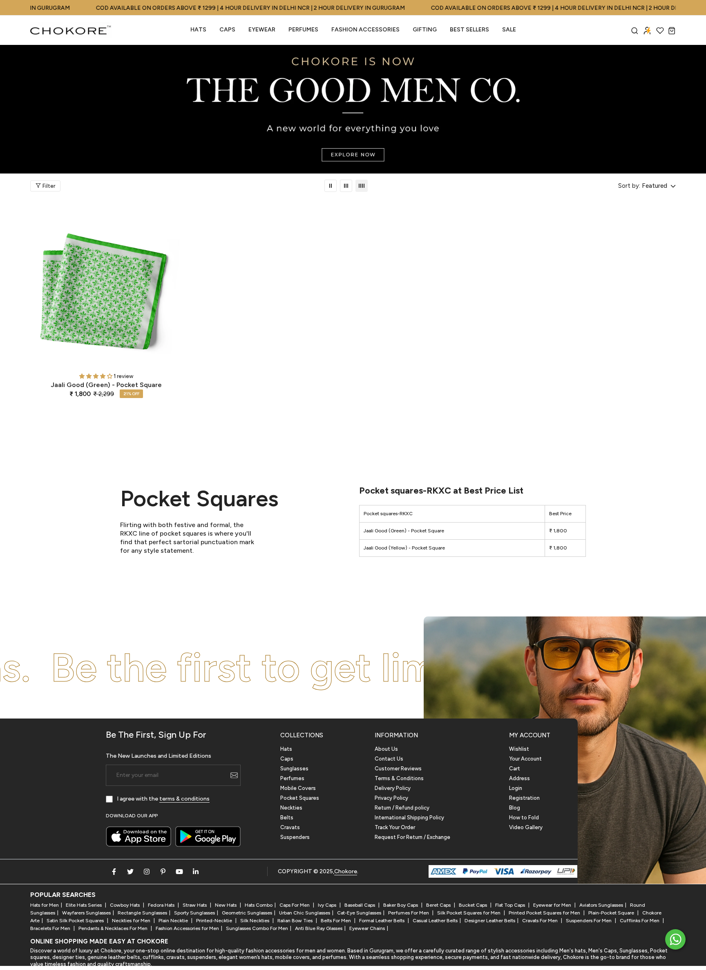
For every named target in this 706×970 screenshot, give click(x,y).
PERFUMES (303, 29)
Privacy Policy (391, 798)
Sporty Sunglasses (194, 913)
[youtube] (179, 871)
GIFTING (425, 29)
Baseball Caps (360, 905)
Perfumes (292, 778)
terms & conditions (184, 798)
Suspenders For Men (589, 920)
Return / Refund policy (402, 808)
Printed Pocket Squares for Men (545, 913)
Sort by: (629, 185)
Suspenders (295, 837)
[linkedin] (196, 871)
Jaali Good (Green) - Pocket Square (106, 385)
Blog (514, 808)
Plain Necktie (174, 920)
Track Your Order (395, 827)
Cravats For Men (540, 920)
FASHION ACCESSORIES (365, 29)
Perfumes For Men (409, 913)
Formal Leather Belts (382, 920)
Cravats (290, 827)
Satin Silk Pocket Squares (76, 920)
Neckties (291, 808)
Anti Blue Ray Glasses (318, 928)
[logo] (71, 30)
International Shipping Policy (409, 817)
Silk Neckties (255, 920)
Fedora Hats (162, 905)
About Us (386, 749)
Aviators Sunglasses (601, 905)
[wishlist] (660, 30)
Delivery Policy (393, 788)
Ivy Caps (327, 905)
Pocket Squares (299, 798)
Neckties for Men (132, 920)
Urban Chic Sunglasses (304, 913)
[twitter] (130, 871)
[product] (106, 290)
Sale (509, 29)
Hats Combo (259, 905)
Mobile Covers (298, 788)
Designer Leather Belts (490, 920)
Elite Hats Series (84, 905)
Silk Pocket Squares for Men (469, 913)
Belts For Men (336, 920)
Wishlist (519, 749)
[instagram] (147, 871)
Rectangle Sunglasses (142, 913)
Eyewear (261, 29)
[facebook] (114, 871)
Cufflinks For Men (640, 920)
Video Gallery (526, 827)
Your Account (525, 759)
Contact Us (389, 759)
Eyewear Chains (367, 928)
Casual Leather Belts (435, 920)
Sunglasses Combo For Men (257, 928)
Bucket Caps (473, 905)
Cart (514, 768)
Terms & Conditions (399, 778)
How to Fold (524, 817)
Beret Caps (439, 905)
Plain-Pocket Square (611, 913)
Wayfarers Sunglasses (86, 913)
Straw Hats (195, 905)
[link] (330, 186)
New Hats (226, 905)
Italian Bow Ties (295, 920)
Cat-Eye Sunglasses (359, 913)
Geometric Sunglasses (247, 913)
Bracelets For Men (50, 928)
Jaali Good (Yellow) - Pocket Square (404, 548)
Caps (227, 29)
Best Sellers (469, 29)
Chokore (345, 871)
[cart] (672, 30)
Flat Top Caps (510, 905)
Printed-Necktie (214, 920)
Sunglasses (294, 768)
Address (519, 778)
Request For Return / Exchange (412, 837)
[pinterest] (163, 871)
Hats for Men (44, 905)
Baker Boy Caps (401, 905)
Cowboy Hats (125, 905)
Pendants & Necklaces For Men (113, 928)
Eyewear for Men (552, 905)
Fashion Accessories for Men (187, 928)
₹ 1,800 (558, 531)
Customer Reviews (398, 768)
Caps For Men (295, 905)
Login (515, 788)
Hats (198, 29)
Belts (286, 817)
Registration (524, 798)
